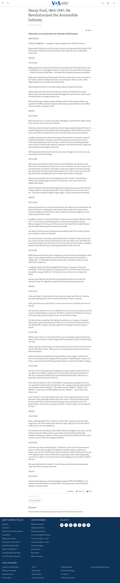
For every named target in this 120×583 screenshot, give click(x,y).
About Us (5, 524)
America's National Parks (10, 567)
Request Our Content (9, 538)
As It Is (34, 567)
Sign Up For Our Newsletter (11, 542)
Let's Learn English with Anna (40, 535)
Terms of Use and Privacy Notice (12, 531)
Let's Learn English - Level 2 (40, 542)
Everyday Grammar (38, 578)
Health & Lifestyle (66, 567)
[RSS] (79, 525)
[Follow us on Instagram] (75, 525)
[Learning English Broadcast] (102, 3)
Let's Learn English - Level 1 (40, 538)
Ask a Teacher (36, 570)
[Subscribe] (88, 525)
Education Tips (36, 574)
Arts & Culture (7, 578)
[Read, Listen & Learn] (114, 3)
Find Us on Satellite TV (9, 549)
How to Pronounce (37, 556)
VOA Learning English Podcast (100, 567)
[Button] (89, 30)
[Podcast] (84, 525)
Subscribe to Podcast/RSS (10, 545)
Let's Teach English (37, 545)
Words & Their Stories (68, 578)
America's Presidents (9, 570)
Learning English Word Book (11, 553)
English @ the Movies (38, 528)
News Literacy (35, 549)
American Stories (8, 574)
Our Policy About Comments (11, 556)
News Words (35, 553)
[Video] (108, 3)
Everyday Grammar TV (38, 531)
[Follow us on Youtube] (70, 525)
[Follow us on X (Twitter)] (66, 525)
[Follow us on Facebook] (62, 525)
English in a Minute (37, 524)
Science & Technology (68, 570)
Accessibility (6, 535)
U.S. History (64, 574)
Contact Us (5, 528)
